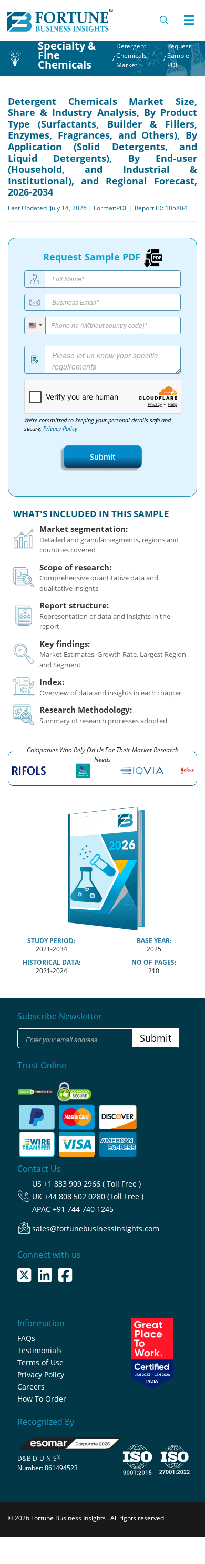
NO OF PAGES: (153, 962)
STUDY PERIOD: (51, 940)
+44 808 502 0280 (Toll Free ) (94, 1196)
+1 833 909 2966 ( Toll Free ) (92, 1184)
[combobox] (35, 325)
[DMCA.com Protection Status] (36, 1088)
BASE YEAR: (154, 940)
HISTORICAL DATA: (51, 962)
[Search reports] (164, 20)
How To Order (41, 1399)
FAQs (26, 1338)
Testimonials (39, 1350)
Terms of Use (40, 1362)
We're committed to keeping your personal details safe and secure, (97, 424)
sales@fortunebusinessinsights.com (95, 1228)
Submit (103, 457)
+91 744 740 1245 (83, 1209)
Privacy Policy (60, 428)
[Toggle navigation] (189, 20)
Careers (31, 1387)
